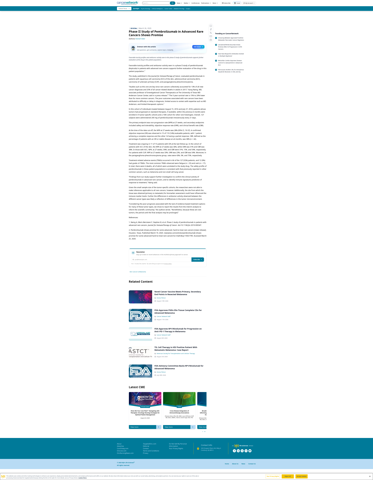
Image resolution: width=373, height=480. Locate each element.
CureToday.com (122, 448)
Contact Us (252, 464)
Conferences (195, 3)
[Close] (370, 476)
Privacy (145, 453)
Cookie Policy (82, 478)
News (178, 3)
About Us (235, 464)
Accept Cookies (301, 476)
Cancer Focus (123, 8)
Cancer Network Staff (163, 316)
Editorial (146, 446)
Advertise (120, 446)
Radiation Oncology (179, 9)
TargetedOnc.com (149, 444)
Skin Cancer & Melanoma (138, 272)
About (119, 444)
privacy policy (168, 264)
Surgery (188, 9)
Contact (146, 448)
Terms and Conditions (151, 451)
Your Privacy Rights (176, 448)
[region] (186, 476)
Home (227, 464)
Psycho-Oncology (145, 9)
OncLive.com (121, 451)
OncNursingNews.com (125, 453)
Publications (205, 3)
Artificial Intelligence (157, 9)
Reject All (288, 476)
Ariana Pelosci (161, 298)
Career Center (168, 9)
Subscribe (196, 259)
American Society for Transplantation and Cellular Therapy (176, 353)
